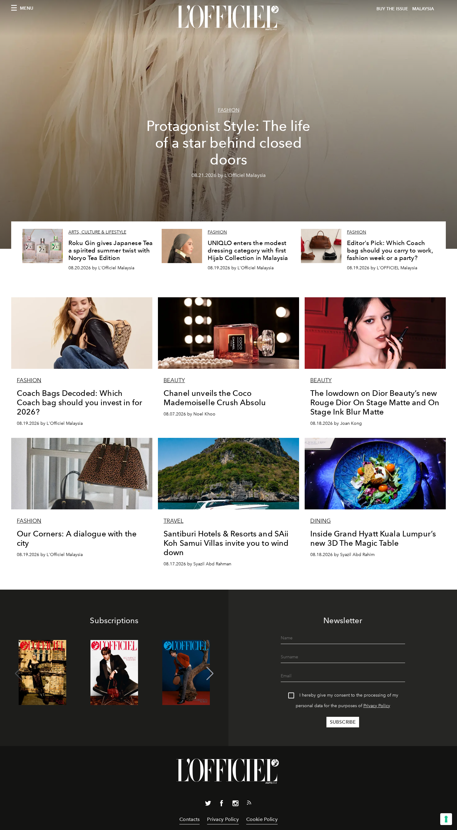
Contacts (189, 819)
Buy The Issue (392, 9)
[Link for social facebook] (222, 804)
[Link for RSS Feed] (249, 804)
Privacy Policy (376, 705)
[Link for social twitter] (208, 804)
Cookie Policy (262, 819)
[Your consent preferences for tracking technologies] (446, 819)
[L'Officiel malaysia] (228, 18)
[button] (210, 673)
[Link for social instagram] (235, 804)
